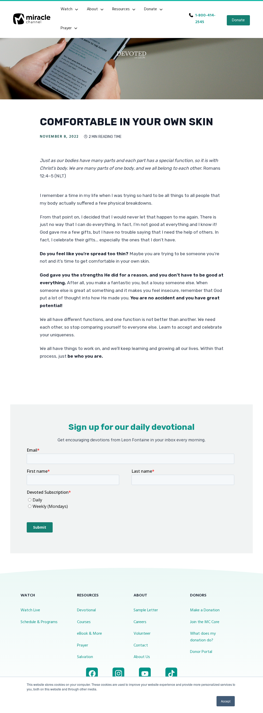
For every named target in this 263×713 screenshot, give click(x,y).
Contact (141, 645)
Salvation (85, 657)
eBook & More (89, 633)
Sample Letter (146, 610)
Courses (84, 622)
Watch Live (30, 610)
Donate (238, 20)
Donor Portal (201, 652)
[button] (70, 9)
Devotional (86, 610)
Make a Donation (205, 610)
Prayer (82, 645)
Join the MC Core (204, 622)
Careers (140, 622)
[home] (31, 18)
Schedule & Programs (39, 622)
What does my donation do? (203, 637)
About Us (142, 657)
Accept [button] (225, 701)
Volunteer (142, 633)
